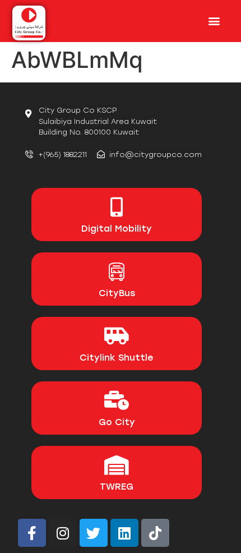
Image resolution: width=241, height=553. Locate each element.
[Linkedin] (124, 533)
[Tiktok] (155, 533)
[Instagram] (63, 533)
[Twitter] (94, 533)
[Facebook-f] (32, 533)
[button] (214, 20)
